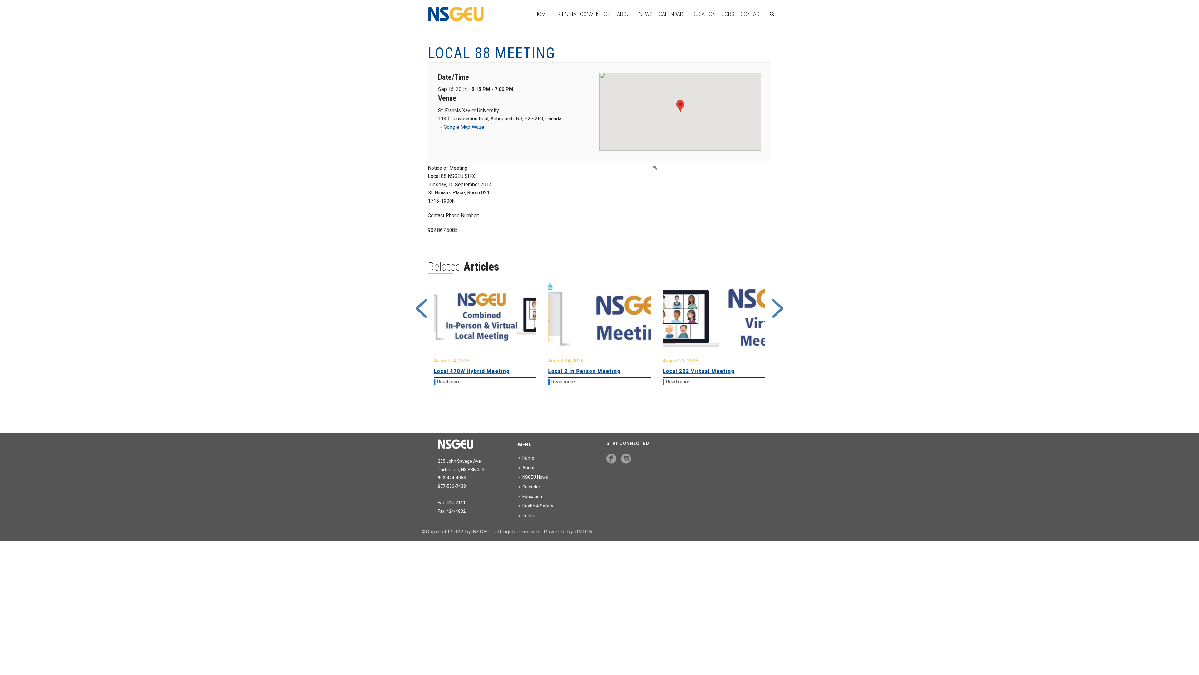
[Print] (654, 168)
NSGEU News (535, 477)
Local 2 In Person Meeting (470, 371)
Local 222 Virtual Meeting (584, 371)
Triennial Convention (583, 14)
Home (541, 14)
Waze (478, 127)
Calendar (671, 14)
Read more (449, 382)
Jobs (728, 14)
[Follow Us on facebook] (611, 459)
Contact (751, 14)
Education (702, 14)
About (625, 14)
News (646, 14)
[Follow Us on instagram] (626, 459)
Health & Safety (537, 505)
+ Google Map (455, 127)
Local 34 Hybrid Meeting (696, 371)
